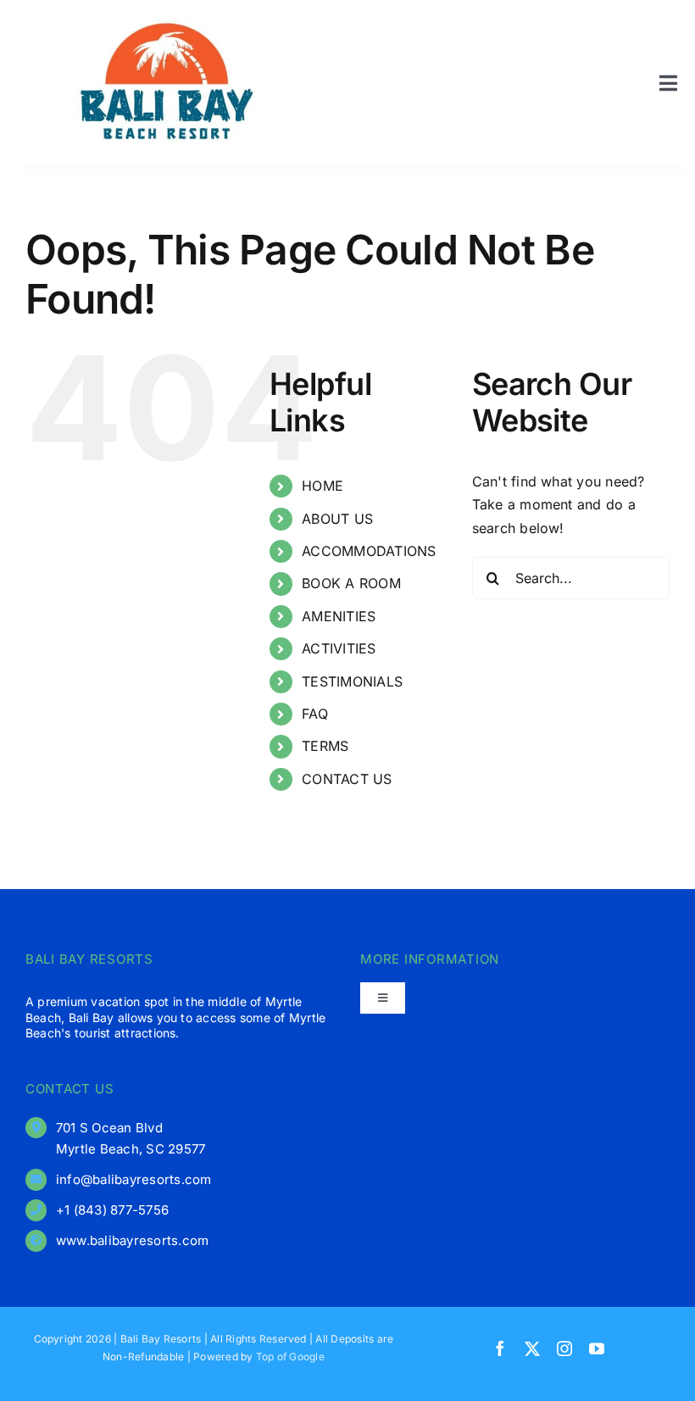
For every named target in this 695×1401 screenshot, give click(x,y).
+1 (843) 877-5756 (112, 1210)
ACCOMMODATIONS (369, 550)
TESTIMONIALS (352, 681)
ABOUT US (337, 518)
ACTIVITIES (338, 648)
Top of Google (290, 1356)
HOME (322, 485)
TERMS (325, 745)
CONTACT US (347, 778)
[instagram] (564, 1348)
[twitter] (532, 1348)
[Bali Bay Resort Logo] (167, 19)
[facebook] (500, 1348)
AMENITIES (338, 616)
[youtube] (596, 1348)
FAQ (315, 713)
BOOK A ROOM (351, 583)
